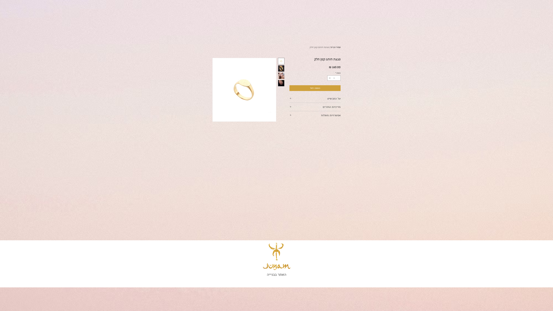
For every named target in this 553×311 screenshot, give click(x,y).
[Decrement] (338, 78)
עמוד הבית (336, 47)
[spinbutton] (334, 78)
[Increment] (329, 78)
